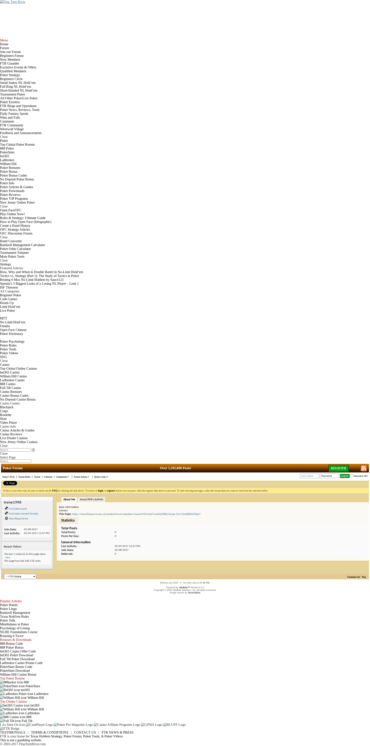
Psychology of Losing (15, 628)
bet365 (25, 690)
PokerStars (32, 686)
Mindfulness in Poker (14, 624)
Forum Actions (80, 477)
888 (26, 682)
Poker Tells (7, 620)
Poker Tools (91, 736)
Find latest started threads (23, 513)
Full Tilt (26, 721)
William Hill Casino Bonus (18, 674)
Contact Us (353, 577)
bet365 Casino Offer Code (18, 651)
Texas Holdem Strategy (46, 736)
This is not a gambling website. (21, 740)
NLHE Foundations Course (18, 632)
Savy (7, 557)
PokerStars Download (15, 670)
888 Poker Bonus (12, 647)
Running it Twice (12, 636)
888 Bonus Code (11, 643)
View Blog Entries (18, 518)
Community (61, 477)
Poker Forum (72, 736)
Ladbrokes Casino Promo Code (21, 663)
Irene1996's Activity (91, 499)
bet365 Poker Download (16, 655)
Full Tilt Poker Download (17, 659)
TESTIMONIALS (12, 732)
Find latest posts (17, 508)
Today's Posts (8, 477)
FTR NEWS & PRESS (117, 732)
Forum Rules (24, 477)
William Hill (35, 697)
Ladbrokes (40, 694)
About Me (69, 499)
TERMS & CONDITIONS (49, 732)
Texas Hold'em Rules (14, 616)
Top (364, 577)
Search (37, 477)
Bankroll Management (15, 612)
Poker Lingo (8, 609)
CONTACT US (85, 732)
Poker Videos (113, 736)
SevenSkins (194, 592)
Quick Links (100, 477)
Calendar (48, 477)
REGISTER (338, 468)
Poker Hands (9, 605)
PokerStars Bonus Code (16, 667)
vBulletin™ (184, 587)
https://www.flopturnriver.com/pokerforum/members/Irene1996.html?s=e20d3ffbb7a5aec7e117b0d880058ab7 (136, 514)
